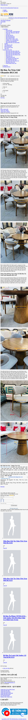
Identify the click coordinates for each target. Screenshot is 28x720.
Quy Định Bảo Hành (5, 695)
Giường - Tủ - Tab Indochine (12, 40)
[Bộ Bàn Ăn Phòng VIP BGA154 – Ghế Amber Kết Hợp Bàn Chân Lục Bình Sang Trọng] (12, 613)
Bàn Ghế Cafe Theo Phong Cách (13, 54)
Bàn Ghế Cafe (9, 30)
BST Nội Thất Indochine (11, 41)
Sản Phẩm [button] (5, 29)
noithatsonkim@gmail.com (12, 7)
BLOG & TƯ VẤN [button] (7, 49)
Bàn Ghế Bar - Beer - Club (12, 38)
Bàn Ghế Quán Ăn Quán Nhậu (12, 42)
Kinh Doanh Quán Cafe (11, 63)
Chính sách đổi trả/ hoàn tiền (7, 693)
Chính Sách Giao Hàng (6, 692)
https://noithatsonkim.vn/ (9, 682)
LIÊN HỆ (5, 11)
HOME (5, 10)
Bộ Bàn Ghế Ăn (9, 35)
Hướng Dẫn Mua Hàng (6, 694)
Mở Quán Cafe (9, 55)
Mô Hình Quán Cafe (10, 62)
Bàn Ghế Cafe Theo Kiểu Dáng (13, 53)
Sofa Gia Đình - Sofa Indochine (13, 31)
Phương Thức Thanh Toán (6, 696)
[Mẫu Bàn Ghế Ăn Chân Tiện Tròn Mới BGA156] (12, 538)
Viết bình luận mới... (14, 508)
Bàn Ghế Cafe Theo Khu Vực (12, 60)
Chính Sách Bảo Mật (5, 690)
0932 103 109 (4, 7)
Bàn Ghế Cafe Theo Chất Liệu (12, 51)
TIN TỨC (6, 48)
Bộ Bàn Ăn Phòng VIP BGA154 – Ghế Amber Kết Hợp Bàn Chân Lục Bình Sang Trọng (14, 618)
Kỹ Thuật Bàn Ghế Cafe (11, 59)
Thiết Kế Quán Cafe (10, 57)
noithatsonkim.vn (5, 478)
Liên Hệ (5, 548)
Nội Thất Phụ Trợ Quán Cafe (12, 58)
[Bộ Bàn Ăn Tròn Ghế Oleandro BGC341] (7, 15)
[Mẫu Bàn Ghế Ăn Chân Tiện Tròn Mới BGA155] (12, 575)
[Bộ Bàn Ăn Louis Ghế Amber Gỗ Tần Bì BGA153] (12, 652)
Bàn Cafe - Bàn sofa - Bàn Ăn (12, 32)
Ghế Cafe (8, 34)
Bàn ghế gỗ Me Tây (10, 36)
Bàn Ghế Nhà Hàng (10, 37)
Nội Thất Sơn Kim (5, 467)
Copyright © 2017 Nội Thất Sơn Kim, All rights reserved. (14, 719)
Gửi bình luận (14, 505)
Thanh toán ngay (4, 4)
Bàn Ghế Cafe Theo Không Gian (13, 52)
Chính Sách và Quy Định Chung (8, 689)
